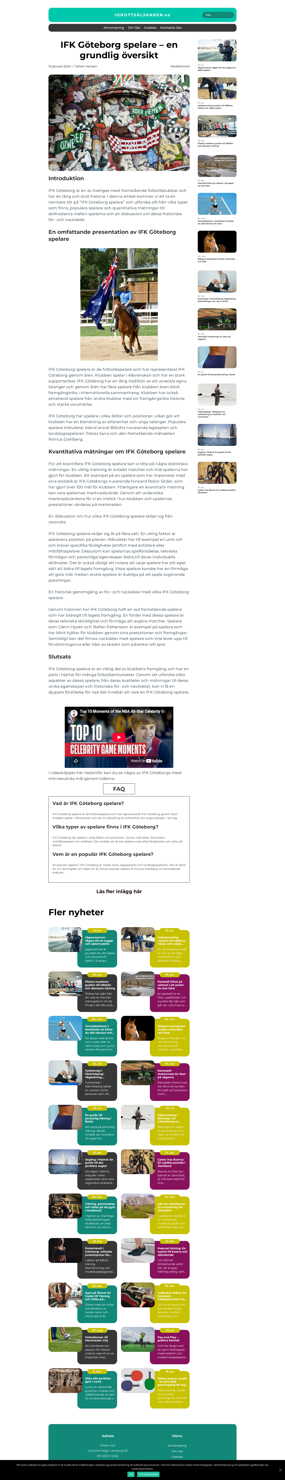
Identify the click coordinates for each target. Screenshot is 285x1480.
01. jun (169, 930)
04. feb (170, 1197)
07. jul (97, 1108)
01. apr (169, 974)
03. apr (97, 974)
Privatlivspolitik (148, 1474)
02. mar (170, 1019)
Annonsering (114, 28)
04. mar (97, 1019)
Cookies (150, 28)
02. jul (170, 1108)
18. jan (170, 1371)
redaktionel (180, 66)
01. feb (169, 1241)
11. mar (97, 1371)
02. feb (97, 1241)
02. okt (97, 1063)
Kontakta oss (171, 28)
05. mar (97, 1197)
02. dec (97, 1286)
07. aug (97, 1330)
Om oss (134, 28)
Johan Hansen (86, 66)
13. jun (97, 930)
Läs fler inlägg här (119, 891)
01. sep (169, 1063)
